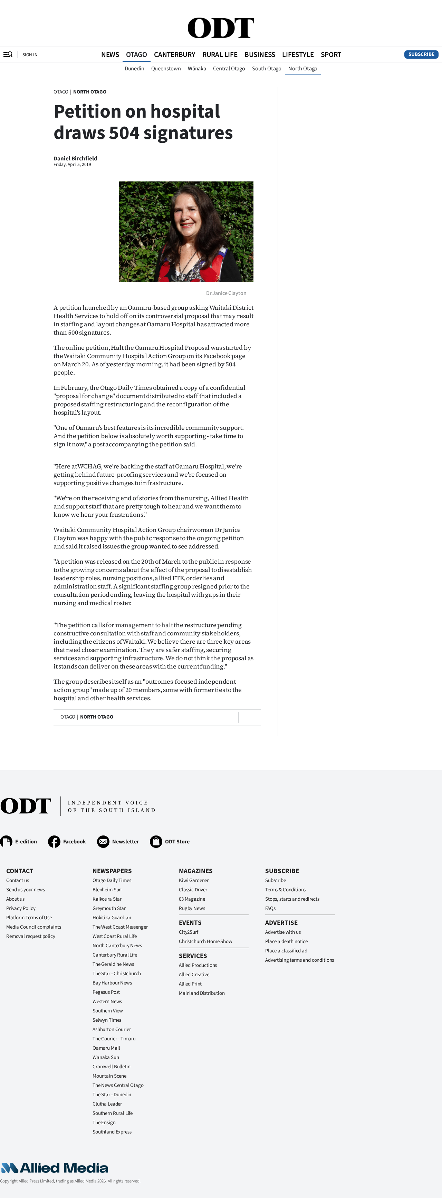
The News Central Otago (118, 1085)
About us (15, 899)
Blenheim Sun (107, 889)
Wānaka (197, 69)
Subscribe (421, 54)
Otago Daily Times (112, 880)
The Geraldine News (113, 964)
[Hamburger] (7, 54)
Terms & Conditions (285, 889)
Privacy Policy (21, 908)
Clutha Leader (107, 1104)
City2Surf (188, 932)
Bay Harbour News (112, 983)
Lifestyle (298, 54)
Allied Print (190, 984)
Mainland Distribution (202, 993)
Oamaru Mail (106, 1048)
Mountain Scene (109, 1076)
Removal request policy (30, 936)
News (110, 54)
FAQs (270, 908)
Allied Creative (194, 974)
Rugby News (192, 908)
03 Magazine (192, 899)
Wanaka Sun (106, 1057)
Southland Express (112, 1132)
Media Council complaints (33, 927)
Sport (331, 54)
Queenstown (166, 69)
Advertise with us (282, 932)
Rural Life (220, 54)
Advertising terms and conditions (299, 960)
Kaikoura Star (107, 899)
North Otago (302, 69)
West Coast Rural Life (115, 936)
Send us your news (25, 889)
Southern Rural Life (113, 1113)
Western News (107, 1001)
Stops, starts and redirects (292, 899)
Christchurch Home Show (205, 941)
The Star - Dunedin (112, 1094)
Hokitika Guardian (112, 917)
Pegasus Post (106, 992)
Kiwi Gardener (194, 880)
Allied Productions (198, 965)
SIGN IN (30, 54)
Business (259, 54)
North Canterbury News (117, 945)
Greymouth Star (109, 908)
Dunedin (134, 69)
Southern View (108, 1010)
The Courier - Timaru (114, 1038)
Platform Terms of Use (29, 917)
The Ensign (104, 1122)
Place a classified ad (286, 950)
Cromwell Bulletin (111, 1066)
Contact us (17, 880)
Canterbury (174, 54)
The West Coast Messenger (120, 927)
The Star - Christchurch (117, 973)
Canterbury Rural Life (115, 955)
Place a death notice (286, 941)
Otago (136, 54)
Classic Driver (193, 889)
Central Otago (229, 69)
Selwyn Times (107, 1020)
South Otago (266, 69)
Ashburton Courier (112, 1029)
